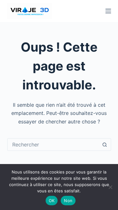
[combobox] (53, 144)
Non (68, 200)
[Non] (110, 187)
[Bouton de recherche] (105, 144)
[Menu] (108, 11)
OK (52, 200)
